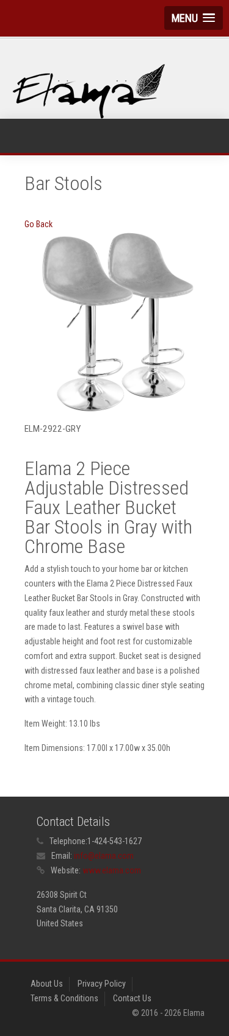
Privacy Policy (102, 983)
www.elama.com (111, 870)
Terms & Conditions (64, 998)
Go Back (38, 224)
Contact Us (132, 998)
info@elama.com (104, 856)
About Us (47, 983)
